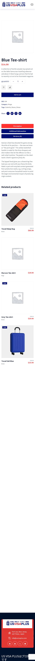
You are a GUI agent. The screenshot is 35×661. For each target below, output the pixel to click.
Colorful (8, 107)
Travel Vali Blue (7, 361)
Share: (3, 113)
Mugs (10, 104)
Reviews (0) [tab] (17, 136)
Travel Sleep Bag (8, 229)
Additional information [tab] (17, 131)
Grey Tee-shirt (7, 317)
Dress (18, 107)
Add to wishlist (3, 87)
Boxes (2, 231)
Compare (10, 87)
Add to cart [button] (17, 217)
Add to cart (17, 95)
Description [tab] (17, 126)
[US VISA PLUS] (13, 4)
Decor (14, 107)
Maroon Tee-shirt (8, 273)
